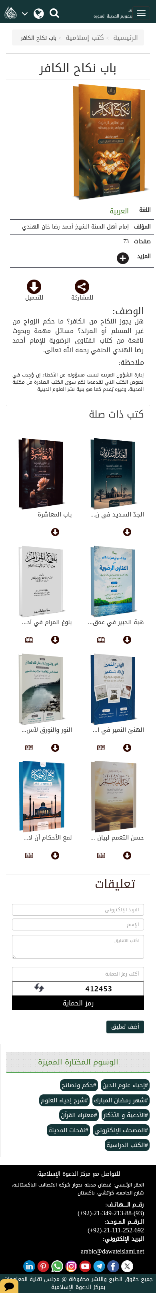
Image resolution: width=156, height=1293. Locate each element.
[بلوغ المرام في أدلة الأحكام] (42, 581)
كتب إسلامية (85, 37)
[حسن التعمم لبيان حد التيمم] (114, 797)
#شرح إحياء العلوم (64, 1100)
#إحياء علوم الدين (125, 1085)
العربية (118, 211)
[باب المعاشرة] (42, 474)
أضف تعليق (125, 1026)
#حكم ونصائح (79, 1085)
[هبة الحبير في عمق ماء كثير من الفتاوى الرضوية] (114, 581)
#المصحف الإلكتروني (121, 1130)
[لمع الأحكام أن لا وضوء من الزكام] (42, 797)
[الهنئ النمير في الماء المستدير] (114, 689)
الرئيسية (125, 37)
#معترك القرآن (79, 1115)
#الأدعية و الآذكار (125, 1115)
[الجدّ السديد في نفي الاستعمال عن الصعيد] (114, 474)
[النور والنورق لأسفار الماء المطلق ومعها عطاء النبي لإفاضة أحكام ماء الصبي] (42, 689)
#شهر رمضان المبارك (121, 1100)
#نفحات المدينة (68, 1130)
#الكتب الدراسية (127, 1145)
